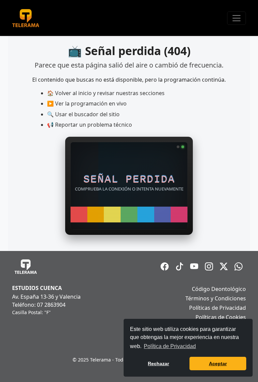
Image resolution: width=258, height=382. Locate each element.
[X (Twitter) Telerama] (224, 266)
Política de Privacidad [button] (170, 346)
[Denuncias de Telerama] (238, 266)
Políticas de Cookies (221, 317)
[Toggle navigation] (236, 18)
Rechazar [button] (158, 363)
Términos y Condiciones (215, 298)
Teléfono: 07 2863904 (39, 304)
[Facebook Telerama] (165, 266)
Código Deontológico (219, 289)
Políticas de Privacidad (217, 307)
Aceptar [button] (218, 363)
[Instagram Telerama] (209, 266)
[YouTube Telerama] (194, 266)
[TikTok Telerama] (179, 266)
